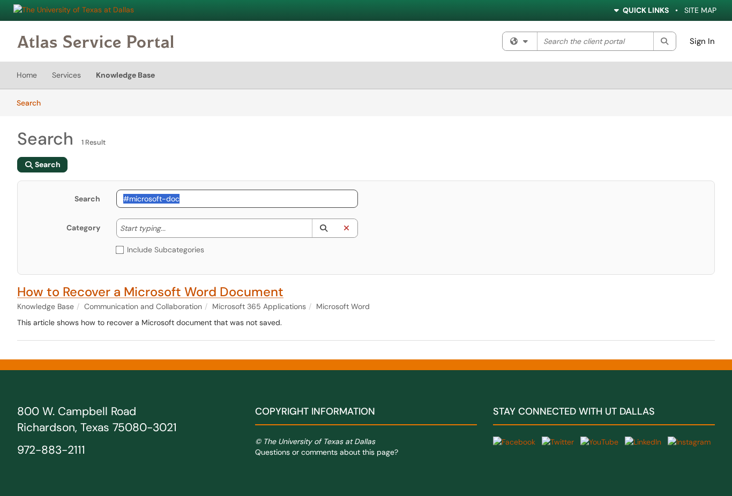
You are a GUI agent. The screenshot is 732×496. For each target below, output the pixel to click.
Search (32, 102)
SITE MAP (700, 10)
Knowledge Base (125, 75)
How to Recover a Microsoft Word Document (150, 291)
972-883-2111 (51, 449)
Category (83, 227)
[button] (323, 228)
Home (27, 75)
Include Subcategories (165, 249)
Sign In (702, 41)
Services (66, 75)
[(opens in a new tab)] (95, 41)
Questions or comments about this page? (326, 452)
